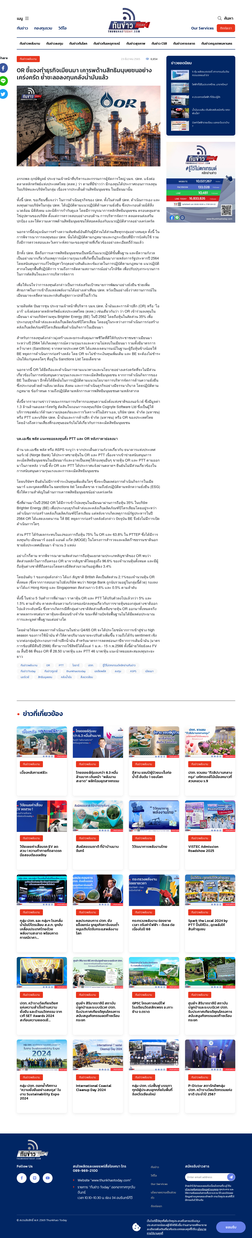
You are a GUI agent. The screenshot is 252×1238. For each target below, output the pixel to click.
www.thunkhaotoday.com (111, 1180)
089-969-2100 (85, 1170)
